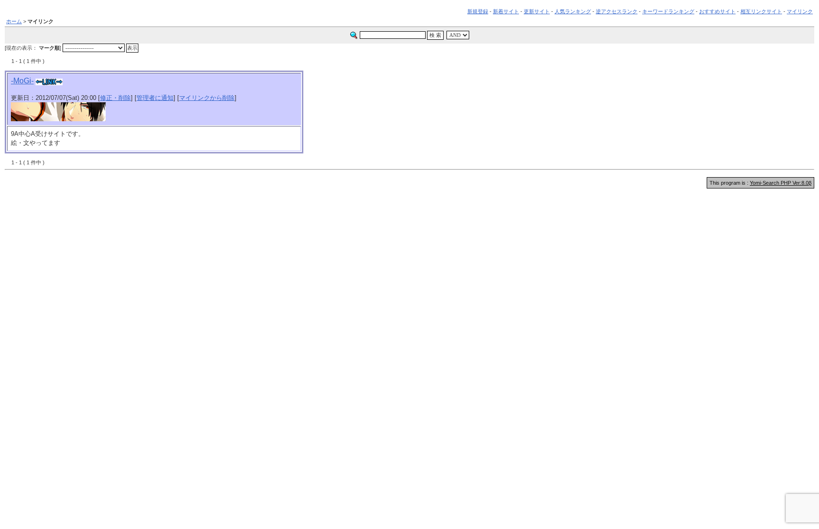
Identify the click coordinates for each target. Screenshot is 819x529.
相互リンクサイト (761, 11)
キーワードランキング (668, 11)
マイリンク (800, 11)
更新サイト (537, 11)
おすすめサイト (717, 11)
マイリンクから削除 (207, 97)
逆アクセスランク (616, 11)
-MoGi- (22, 81)
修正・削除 (115, 97)
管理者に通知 (154, 97)
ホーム (14, 21)
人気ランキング (573, 11)
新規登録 (477, 11)
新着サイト (506, 11)
